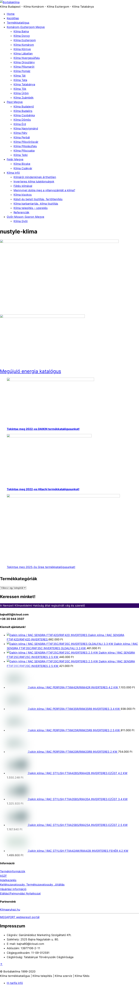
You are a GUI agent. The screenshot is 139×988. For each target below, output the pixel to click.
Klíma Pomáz (22, 71)
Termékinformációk (12, 871)
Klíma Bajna (21, 31)
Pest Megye (15, 102)
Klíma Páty (20, 133)
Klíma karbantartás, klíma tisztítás (36, 203)
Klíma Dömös (22, 119)
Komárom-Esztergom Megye (26, 27)
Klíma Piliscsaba (24, 150)
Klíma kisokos (23, 194)
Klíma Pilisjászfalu (25, 146)
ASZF (3, 875)
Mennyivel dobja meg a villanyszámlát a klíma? (44, 190)
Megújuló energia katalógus (30, 371)
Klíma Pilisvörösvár (26, 141)
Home (11, 14)
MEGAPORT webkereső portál (19, 917)
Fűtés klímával (23, 186)
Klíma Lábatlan (23, 53)
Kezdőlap (13, 18)
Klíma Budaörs (23, 111)
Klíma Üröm (21, 93)
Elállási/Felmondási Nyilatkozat (20, 893)
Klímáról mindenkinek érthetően (35, 177)
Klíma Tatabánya (24, 84)
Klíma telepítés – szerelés (31, 208)
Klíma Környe (22, 49)
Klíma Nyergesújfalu (27, 58)
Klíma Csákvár (23, 168)
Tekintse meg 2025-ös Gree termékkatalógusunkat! (41, 567)
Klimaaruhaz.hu (10, 909)
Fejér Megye (15, 159)
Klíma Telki (21, 155)
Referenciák (21, 212)
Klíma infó (13, 172)
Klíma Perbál (22, 137)
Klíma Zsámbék (24, 97)
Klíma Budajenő (24, 106)
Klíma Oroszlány (24, 62)
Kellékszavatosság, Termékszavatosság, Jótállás (32, 884)
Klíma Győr (21, 221)
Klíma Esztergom (25, 40)
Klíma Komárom (24, 44)
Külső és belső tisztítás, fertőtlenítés (38, 199)
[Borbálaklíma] (9, 2)
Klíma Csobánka (24, 115)
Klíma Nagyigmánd (26, 128)
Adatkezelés (8, 880)
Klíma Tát (20, 75)
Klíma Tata (20, 80)
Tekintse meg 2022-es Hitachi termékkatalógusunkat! (43, 489)
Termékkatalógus (18, 22)
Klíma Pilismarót (24, 66)
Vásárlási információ (13, 889)
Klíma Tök (20, 88)
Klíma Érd (20, 124)
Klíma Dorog (22, 35)
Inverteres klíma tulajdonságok (34, 181)
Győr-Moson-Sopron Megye (25, 216)
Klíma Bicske (22, 163)
